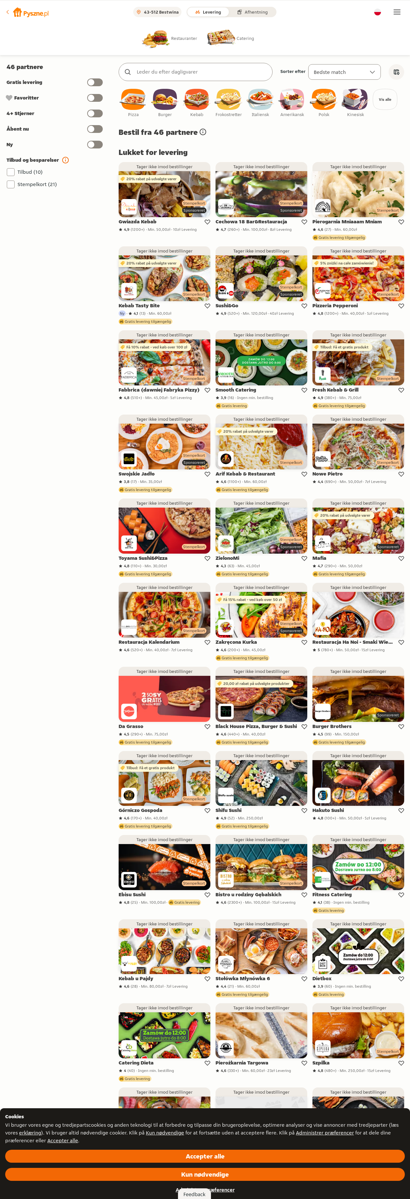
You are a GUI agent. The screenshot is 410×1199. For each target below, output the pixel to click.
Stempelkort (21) (37, 184)
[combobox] (202, 72)
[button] (27, 12)
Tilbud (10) (30, 172)
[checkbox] (133, 103)
